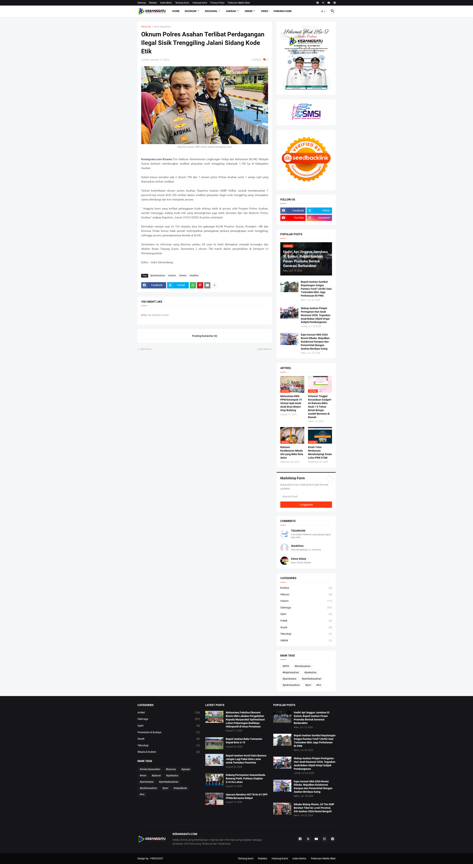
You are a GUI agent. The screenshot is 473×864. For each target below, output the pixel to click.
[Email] (207, 285)
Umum (248, 11)
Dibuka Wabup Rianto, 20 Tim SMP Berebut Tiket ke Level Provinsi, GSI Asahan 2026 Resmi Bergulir (314, 808)
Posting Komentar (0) (204, 335)
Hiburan (306, 594)
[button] (323, 11)
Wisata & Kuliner (168, 751)
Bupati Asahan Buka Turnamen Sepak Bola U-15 (244, 740)
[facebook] (318, 3)
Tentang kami (245, 858)
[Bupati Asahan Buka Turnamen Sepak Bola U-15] (214, 743)
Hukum (306, 600)
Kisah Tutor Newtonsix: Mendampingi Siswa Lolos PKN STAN (320, 452)
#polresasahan (162, 26)
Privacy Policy (217, 2)
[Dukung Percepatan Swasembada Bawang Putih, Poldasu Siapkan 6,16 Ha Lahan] (214, 779)
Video (264, 11)
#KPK (286, 666)
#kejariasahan (291, 672)
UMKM (306, 640)
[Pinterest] (200, 285)
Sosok (306, 627)
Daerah (231, 11)
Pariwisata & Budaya (168, 732)
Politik (306, 620)
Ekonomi (190, 11)
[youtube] (329, 3)
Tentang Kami (182, 2)
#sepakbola (180, 788)
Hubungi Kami (200, 2)
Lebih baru (146, 349)
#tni (318, 684)
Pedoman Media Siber (239, 2)
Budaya (306, 587)
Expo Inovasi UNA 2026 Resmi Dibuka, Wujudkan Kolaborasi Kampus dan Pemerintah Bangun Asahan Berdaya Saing (315, 341)
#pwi (308, 684)
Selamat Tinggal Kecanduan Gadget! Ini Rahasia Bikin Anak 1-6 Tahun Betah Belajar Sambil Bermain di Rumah (319, 407)
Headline (194, 275)
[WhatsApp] (193, 285)
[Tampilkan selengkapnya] (214, 285)
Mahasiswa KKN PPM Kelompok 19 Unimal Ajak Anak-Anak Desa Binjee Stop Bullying (291, 403)
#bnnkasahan (303, 666)
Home (176, 11)
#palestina (310, 672)
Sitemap (141, 2)
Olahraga (306, 607)
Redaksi (153, 2)
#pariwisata (289, 678)
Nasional (211, 11)
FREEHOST (156, 858)
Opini (306, 614)
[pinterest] (335, 3)
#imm (143, 775)
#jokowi (156, 775)
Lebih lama (263, 349)
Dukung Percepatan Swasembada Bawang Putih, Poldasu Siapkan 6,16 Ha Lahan (245, 778)
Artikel (168, 712)
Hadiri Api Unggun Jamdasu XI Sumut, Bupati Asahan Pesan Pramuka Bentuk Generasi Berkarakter (311, 717)
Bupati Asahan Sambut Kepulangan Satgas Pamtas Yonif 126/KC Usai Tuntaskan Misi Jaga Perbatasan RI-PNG (316, 288)
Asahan (172, 275)
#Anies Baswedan (150, 769)
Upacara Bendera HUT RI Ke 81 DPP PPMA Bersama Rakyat (247, 796)
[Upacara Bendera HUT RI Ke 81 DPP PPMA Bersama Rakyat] (214, 799)
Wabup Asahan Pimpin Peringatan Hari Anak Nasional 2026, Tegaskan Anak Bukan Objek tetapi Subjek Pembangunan (315, 315)
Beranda (146, 26)
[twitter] (323, 3)
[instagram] (324, 839)
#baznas (171, 769)
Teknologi (306, 633)
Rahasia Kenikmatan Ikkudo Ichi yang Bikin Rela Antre (291, 452)
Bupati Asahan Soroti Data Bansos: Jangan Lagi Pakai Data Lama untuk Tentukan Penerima (246, 759)
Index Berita (166, 2)
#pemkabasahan (311, 678)
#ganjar (185, 769)
